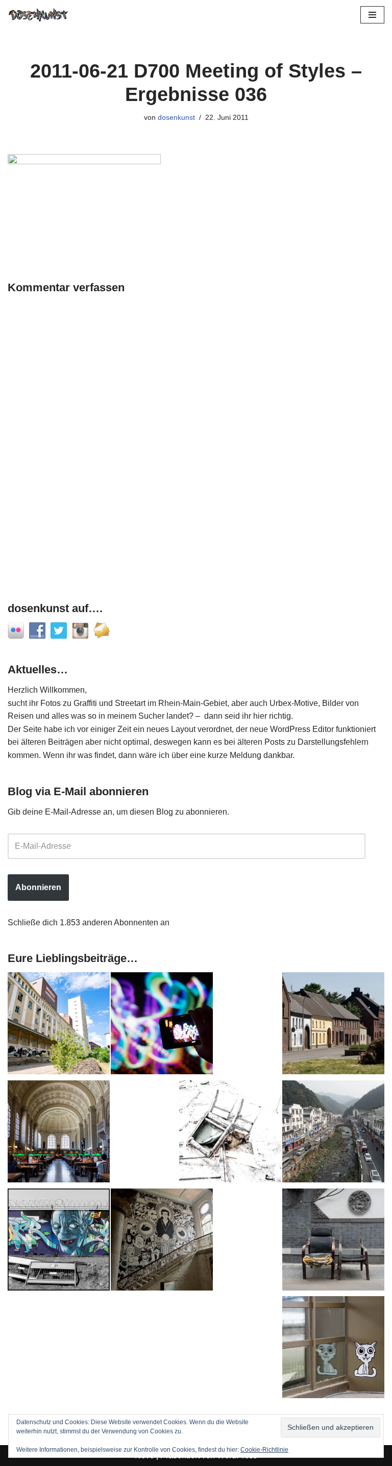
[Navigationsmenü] (372, 14)
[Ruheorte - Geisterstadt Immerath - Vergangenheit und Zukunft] (333, 1025)
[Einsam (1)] (333, 1349)
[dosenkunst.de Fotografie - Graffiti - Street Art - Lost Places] (38, 14)
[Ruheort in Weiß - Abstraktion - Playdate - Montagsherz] (230, 1133)
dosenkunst (176, 117)
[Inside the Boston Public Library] (59, 1133)
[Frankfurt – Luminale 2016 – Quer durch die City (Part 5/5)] (162, 1025)
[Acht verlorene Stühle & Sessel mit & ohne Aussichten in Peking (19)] (333, 1242)
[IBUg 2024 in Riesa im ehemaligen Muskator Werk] (59, 1025)
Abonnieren (38, 887)
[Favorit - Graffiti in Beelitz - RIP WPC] (162, 1242)
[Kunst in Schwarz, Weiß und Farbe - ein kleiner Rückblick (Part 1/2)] (59, 1242)
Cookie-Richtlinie (264, 1449)
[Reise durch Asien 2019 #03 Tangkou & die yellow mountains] (333, 1133)
